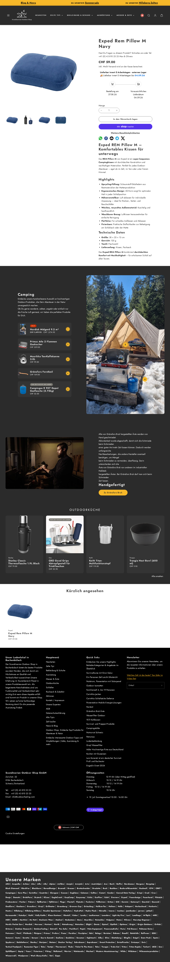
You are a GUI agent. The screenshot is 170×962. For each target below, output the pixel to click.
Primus (47, 933)
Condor (111, 893)
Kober (75, 915)
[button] (8, 15)
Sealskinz (70, 937)
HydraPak (79, 910)
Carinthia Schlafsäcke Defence (100, 698)
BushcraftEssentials (129, 888)
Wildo (123, 951)
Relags (98, 933)
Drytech (38, 897)
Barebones (129, 884)
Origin (132, 924)
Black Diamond (13, 888)
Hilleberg (18, 910)
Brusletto (96, 888)
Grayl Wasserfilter (94, 745)
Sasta (18, 937)
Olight (89, 924)
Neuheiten (40, 15)
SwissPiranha (123, 942)
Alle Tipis (50, 717)
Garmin (125, 902)
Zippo (57, 955)
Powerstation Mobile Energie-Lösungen (103, 702)
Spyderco (10, 942)
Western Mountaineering (107, 951)
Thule (71, 946)
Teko (43, 946)
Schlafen (50, 687)
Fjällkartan (42, 902)
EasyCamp (69, 897)
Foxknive (90, 902)
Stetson (52, 942)
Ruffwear (145, 933)
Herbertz (153, 906)
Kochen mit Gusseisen (96, 753)
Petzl (19, 933)
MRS (155, 915)
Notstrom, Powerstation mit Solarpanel (103, 681)
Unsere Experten (53, 704)
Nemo (119, 919)
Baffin (119, 884)
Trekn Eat (115, 946)
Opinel (105, 924)
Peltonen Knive (146, 929)
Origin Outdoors (145, 924)
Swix (144, 942)
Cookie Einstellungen (15, 833)
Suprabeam (92, 942)
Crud (147, 893)
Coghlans (74, 893)
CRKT (158, 888)
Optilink (114, 924)
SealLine (60, 937)
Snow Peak (146, 937)
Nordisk (29, 924)
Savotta (26, 937)
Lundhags (136, 915)
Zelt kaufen (51, 721)
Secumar (80, 937)
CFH (151, 888)
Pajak (83, 929)
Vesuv (29, 951)
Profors (55, 933)
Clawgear (54, 893)
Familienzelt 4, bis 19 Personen (100, 689)
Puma (64, 933)
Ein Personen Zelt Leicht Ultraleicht (101, 677)
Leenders (106, 915)
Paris (122, 929)
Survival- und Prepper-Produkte (100, 723)
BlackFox (25, 888)
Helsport (129, 906)
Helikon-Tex (101, 906)
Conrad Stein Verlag (125, 893)
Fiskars (31, 902)
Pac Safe (63, 929)
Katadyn (23, 915)
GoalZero (10, 906)
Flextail (70, 902)
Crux (153, 893)
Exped (124, 897)
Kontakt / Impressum (55, 700)
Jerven (141, 910)
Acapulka (16, 884)
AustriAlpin (96, 884)
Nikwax (127, 919)
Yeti (51, 955)
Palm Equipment (94, 929)
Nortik (57, 924)
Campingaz (11, 893)
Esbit (106, 897)
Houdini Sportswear (52, 910)
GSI (118, 902)
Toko (97, 946)
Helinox (112, 906)
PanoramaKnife (111, 929)
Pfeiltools (27, 933)
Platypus (38, 933)
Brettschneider (84, 888)
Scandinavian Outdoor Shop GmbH (26, 773)
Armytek (79, 884)
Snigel (136, 937)
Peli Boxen (132, 929)
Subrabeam (79, 942)
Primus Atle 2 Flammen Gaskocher (43, 343)
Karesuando (11, 915)
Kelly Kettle (40, 915)
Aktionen (50, 696)
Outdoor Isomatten (94, 685)
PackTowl (73, 929)
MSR (8, 919)
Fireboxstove (12, 902)
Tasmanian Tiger (31, 946)
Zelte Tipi (55, 15)
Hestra (9, 910)
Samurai (10, 937)
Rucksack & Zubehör (55, 691)
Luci (128, 915)
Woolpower (23, 955)
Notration (79, 924)
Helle (120, 906)
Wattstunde (79, 951)
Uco (161, 946)
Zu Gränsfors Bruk (113, 492)
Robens (116, 933)
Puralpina (83, 933)
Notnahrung (67, 924)
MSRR (15, 919)
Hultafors (67, 910)
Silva (107, 937)
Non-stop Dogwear (141, 919)
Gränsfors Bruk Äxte (95, 711)
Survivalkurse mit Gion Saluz (99, 672)
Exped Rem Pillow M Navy (20, 635)
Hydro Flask (91, 910)
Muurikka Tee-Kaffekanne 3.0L (45, 358)
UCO (154, 946)
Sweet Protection (107, 942)
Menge (102, 105)
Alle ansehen (157, 576)
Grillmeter (50, 906)
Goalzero (20, 906)
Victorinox (38, 951)
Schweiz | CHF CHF (71, 827)
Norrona (39, 924)
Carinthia (33, 893)
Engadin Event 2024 (95, 765)
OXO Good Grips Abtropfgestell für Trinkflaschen (59, 563)
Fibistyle (159, 897)
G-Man (111, 902)
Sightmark (91, 937)
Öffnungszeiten (95, 773)
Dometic (17, 897)
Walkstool (57, 951)
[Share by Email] (111, 139)
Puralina (73, 933)
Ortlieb (158, 924)
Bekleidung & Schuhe (78, 15)
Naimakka (100, 919)
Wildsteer (132, 951)
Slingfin (127, 937)
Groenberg (62, 906)
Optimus (124, 924)
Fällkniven (101, 902)
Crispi (140, 893)
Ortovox (9, 929)
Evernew (115, 897)
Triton (124, 946)
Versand (112, 66)
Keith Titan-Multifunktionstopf (100, 562)
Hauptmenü (52, 657)
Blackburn (37, 888)
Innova (112, 910)
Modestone (70, 919)
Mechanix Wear (46, 919)
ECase (47, 897)
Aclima (26, 884)
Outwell (53, 929)
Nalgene (110, 919)
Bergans (140, 884)
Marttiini (24, 919)
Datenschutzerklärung (55, 713)
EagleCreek (57, 897)
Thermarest (61, 946)
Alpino (52, 884)
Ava (106, 884)
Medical (59, 919)
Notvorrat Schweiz (94, 732)
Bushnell (143, 888)
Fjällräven (53, 902)
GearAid (146, 902)
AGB (48, 708)
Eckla (90, 897)
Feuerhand (148, 897)
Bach (112, 884)
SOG (154, 933)
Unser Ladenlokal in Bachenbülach (17, 659)
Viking (48, 951)
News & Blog (52, 725)
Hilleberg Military (33, 910)
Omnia (97, 924)
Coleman (85, 893)
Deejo (8, 897)
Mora (79, 919)
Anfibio (61, 884)
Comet (102, 893)
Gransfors (32, 906)
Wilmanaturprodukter (149, 951)
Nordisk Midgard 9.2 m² (44, 329)
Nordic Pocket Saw (14, 924)
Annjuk (69, 884)
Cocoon (64, 893)
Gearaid (156, 902)
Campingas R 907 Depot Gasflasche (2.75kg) (44, 389)
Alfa (39, 884)
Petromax (90, 736)
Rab (91, 933)
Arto (87, 884)
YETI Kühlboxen (93, 719)
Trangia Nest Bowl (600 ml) (144, 562)
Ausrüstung (103, 15)
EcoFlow (99, 897)
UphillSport (11, 951)
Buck (105, 888)
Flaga (63, 902)
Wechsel (90, 951)
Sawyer (35, 937)
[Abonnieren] (161, 685)
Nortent (89, 706)
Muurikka (88, 919)
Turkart (146, 946)
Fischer (22, 902)
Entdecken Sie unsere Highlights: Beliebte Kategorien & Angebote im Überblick (102, 665)
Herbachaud (141, 906)
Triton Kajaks (135, 946)
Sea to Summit (47, 937)
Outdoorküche (52, 683)
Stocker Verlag (65, 942)
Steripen (43, 942)
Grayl (41, 906)
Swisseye (135, 942)
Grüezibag (89, 906)
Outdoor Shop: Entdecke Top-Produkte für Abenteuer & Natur (65, 732)
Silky (100, 937)
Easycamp (81, 897)
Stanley (33, 942)
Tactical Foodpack (14, 946)
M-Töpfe (147, 915)
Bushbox (114, 888)
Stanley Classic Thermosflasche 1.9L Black (24, 562)
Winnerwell (11, 955)
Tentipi (50, 946)
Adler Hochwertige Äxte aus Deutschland (105, 749)
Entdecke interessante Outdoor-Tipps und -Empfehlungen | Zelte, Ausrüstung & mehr (64, 741)
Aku (33, 884)
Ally (45, 884)
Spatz (156, 937)
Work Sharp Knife (39, 955)
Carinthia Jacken (93, 694)
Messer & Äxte (124, 15)
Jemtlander (131, 910)
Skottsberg (116, 937)
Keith (31, 915)
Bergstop (150, 884)
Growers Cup (76, 906)
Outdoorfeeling (41, 929)
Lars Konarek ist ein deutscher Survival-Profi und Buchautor (104, 760)
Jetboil (150, 910)
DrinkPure (28, 897)
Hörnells (103, 910)
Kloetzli (67, 915)
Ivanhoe (121, 910)
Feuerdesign (135, 897)
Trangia (105, 946)
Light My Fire (118, 915)
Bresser (71, 888)
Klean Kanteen (55, 915)
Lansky (83, 915)
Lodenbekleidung (94, 741)
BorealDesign (50, 888)
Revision (107, 933)
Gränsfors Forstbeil (41, 371)
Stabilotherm (23, 942)
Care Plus (22, 893)
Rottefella (134, 933)
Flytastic (80, 902)
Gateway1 (135, 902)
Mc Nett (33, 919)
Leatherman (94, 915)
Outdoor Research (23, 929)
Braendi (62, 888)
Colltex (94, 893)
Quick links (93, 657)
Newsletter (133, 657)
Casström (43, 893)
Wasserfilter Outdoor (95, 715)
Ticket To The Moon (84, 946)
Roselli (125, 933)
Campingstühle (93, 728)
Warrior (68, 951)
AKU (8, 884)
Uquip (21, 951)
